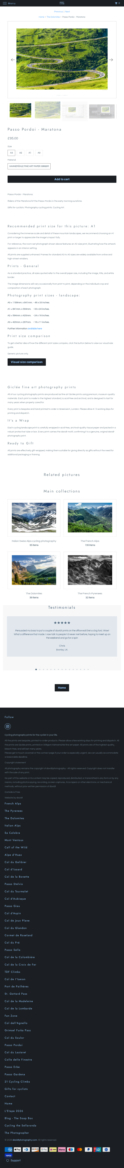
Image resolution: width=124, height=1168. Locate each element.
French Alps (13, 803)
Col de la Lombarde (18, 1008)
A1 (30, 153)
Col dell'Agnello (16, 1023)
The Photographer (17, 1133)
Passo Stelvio (14, 884)
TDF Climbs (12, 972)
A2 (20, 153)
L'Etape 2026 (14, 1111)
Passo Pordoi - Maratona (35, 129)
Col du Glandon (16, 928)
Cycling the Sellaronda (20, 1125)
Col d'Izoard (13, 869)
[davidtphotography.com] (62, 3)
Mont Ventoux (14, 840)
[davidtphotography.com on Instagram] (8, 726)
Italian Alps (13, 825)
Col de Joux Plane (17, 920)
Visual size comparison (27, 362)
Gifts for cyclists (16, 1089)
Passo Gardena (15, 1074)
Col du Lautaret (15, 1052)
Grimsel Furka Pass (18, 1030)
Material (12, 160)
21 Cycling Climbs (17, 1081)
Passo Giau (12, 906)
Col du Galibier (15, 862)
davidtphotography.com (25, 1140)
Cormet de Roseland (19, 935)
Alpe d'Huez (13, 855)
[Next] (111, 59)
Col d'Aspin (13, 913)
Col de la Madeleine (19, 1001)
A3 (11, 153)
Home (41, 17)
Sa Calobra (12, 833)
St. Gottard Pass (16, 994)
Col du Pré (12, 942)
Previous (58, 12)
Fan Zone (11, 1016)
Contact (10, 1096)
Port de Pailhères (17, 986)
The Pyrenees (14, 811)
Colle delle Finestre (18, 1059)
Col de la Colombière (20, 957)
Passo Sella (13, 950)
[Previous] (12, 59)
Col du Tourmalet (16, 891)
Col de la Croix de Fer (20, 964)
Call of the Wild (16, 847)
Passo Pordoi (14, 1045)
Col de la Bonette (17, 877)
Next (67, 12)
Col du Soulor (14, 1038)
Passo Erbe (12, 1067)
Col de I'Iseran (15, 979)
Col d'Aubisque (15, 899)
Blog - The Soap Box (19, 1118)
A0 (39, 153)
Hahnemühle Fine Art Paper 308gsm (29, 166)
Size (10, 146)
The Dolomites (53, 17)
